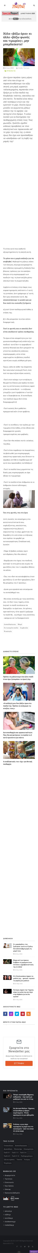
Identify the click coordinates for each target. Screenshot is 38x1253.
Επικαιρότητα (28, 1149)
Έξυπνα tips (18, 1149)
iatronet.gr (8, 1211)
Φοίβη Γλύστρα (23, 68)
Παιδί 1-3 (15, 1152)
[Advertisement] (19, 846)
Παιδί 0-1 (7, 1152)
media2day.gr (9, 1225)
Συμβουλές (24, 628)
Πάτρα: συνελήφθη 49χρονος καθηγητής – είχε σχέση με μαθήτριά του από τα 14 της (23, 1097)
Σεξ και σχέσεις (9, 1159)
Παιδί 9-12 (15, 1156)
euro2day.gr (9, 1218)
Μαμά (20, 624)
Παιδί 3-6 (23, 1152)
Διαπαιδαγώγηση (10, 624)
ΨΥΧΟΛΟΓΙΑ (11, 71)
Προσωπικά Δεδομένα (12, 1193)
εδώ (15, 19)
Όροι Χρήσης (9, 1186)
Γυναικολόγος (8, 1145)
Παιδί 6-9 (7, 1156)
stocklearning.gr (10, 1221)
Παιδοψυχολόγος (27, 1156)
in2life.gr (8, 1214)
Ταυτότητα (8, 1179)
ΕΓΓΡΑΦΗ (19, 1063)
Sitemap (8, 1189)
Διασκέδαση (8, 1149)
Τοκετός (19, 1159)
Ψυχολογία (8, 631)
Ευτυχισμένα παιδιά (11, 628)
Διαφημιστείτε (10, 1175)
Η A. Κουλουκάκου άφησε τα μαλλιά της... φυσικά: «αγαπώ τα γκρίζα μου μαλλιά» (24, 978)
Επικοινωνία (9, 1182)
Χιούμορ (27, 1159)
